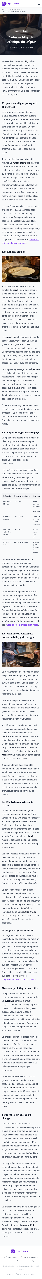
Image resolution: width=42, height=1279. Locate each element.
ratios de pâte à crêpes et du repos (22, 625)
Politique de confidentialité (24, 1266)
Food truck (8, 1261)
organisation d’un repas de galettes (20, 979)
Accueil (4, 9)
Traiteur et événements (29, 1257)
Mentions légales (8, 1266)
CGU (37, 1266)
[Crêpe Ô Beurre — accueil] (21, 1251)
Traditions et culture (21, 1261)
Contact (21, 1270)
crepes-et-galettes (21, 31)
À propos (35, 1261)
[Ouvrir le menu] (38, 3)
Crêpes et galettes (14, 9)
